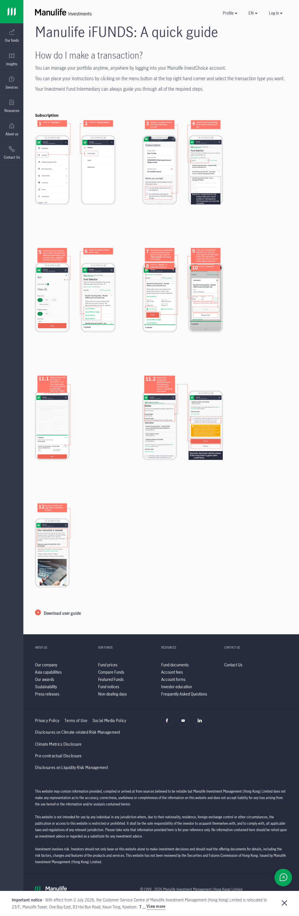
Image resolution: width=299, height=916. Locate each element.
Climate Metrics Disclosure (58, 744)
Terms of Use (76, 720)
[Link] (11, 11)
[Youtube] (184, 723)
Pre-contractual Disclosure (58, 756)
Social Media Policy (109, 720)
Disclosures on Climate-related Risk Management (77, 732)
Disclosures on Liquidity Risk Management (71, 767)
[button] (230, 13)
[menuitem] (11, 35)
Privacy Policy (47, 720)
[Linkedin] (201, 723)
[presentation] (11, 35)
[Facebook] (168, 723)
